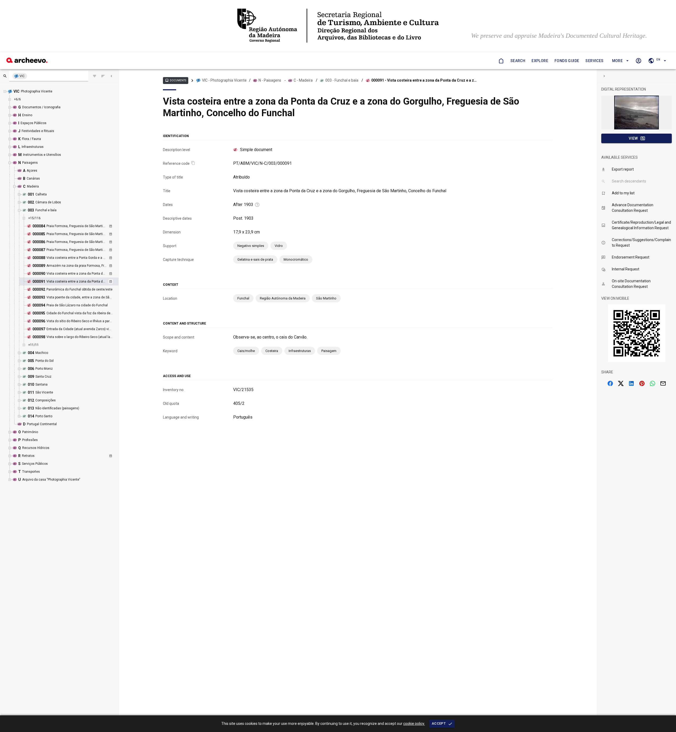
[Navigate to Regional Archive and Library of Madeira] (337, 26)
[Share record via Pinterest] (642, 383)
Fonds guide (567, 61)
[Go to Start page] (501, 60)
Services (594, 61)
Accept (439, 723)
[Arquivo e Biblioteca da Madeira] (27, 61)
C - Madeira (303, 80)
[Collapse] (111, 76)
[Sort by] (94, 76)
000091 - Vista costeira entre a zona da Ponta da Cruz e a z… (424, 80)
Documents (175, 80)
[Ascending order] (103, 76)
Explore (540, 61)
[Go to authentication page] (638, 60)
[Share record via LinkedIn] (631, 383)
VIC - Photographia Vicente (224, 80)
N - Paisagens (270, 80)
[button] (619, 61)
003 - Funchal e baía (341, 80)
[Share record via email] (663, 383)
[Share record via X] (621, 383)
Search (517, 61)
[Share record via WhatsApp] (652, 383)
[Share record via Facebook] (610, 383)
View (633, 138)
